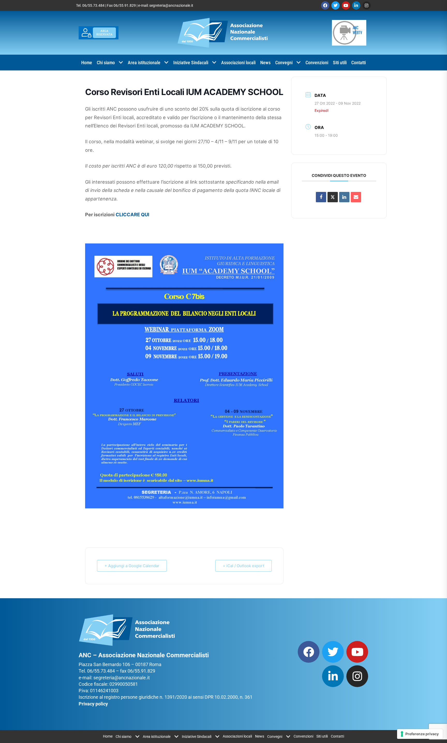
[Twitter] (335, 5)
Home (86, 62)
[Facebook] (325, 5)
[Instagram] (366, 5)
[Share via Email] (356, 197)
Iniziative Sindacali (190, 62)
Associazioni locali (238, 62)
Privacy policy (93, 703)
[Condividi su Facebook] (321, 197)
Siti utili (340, 62)
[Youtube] (346, 5)
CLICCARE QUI (132, 214)
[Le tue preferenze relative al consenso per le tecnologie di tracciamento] (420, 734)
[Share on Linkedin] (344, 197)
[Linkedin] (356, 5)
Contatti (358, 62)
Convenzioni (317, 62)
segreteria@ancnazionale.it (171, 5)
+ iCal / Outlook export (243, 565)
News (265, 62)
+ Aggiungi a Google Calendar (132, 565)
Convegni (284, 62)
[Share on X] (332, 197)
